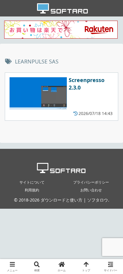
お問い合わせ (91, 190)
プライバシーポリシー (91, 182)
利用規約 (32, 190)
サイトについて (31, 182)
